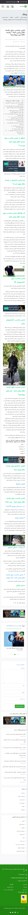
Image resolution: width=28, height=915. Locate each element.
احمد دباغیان (7, 39)
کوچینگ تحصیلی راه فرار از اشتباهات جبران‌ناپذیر (15, 761)
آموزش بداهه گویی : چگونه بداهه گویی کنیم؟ (15, 772)
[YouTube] (12, 912)
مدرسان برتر (22, 799)
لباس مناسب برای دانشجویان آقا (16, 110)
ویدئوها (22, 810)
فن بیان (25, 884)
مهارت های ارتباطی (20, 851)
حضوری (23, 827)
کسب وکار (22, 841)
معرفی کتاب (21, 803)
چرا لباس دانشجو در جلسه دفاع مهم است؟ (14, 106)
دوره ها (25, 887)
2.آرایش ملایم (20, 127)
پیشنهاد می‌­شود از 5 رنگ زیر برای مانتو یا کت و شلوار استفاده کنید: (17, 117)
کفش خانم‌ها (20, 121)
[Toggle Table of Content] (21, 101)
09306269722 (22, 2)
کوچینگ (11, 884)
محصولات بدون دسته (20, 844)
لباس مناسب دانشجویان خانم (17, 112)
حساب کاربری (10, 887)
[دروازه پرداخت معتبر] (24, 898)
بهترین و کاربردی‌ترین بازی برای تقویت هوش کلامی (14, 766)
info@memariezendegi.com (11, 2)
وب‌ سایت (22, 699)
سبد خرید (25, 890)
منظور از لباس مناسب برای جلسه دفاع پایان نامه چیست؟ (14, 103)
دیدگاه (23, 668)
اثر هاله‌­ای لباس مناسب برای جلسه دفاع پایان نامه (15, 108)
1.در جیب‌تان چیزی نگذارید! (18, 126)
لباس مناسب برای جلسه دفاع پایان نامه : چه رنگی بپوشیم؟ (14, 114)
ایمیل (23, 692)
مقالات (21, 41)
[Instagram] (17, 912)
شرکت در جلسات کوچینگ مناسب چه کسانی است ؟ (14, 747)
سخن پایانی (21, 133)
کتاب (23, 838)
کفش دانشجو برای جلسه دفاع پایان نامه (15, 120)
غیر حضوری (22, 834)
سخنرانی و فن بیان (20, 831)
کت (18, 298)
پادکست (22, 793)
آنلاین (23, 821)
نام (23, 685)
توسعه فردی (21, 824)
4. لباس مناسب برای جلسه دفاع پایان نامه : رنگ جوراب (15, 131)
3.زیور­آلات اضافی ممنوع (18, 129)
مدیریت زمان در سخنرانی (16, 87)
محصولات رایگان (21, 848)
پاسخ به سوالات (21, 796)
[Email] (10, 912)
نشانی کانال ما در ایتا (8, 890)
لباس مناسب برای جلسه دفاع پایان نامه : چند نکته (15, 123)
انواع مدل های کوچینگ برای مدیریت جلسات (16, 734)
